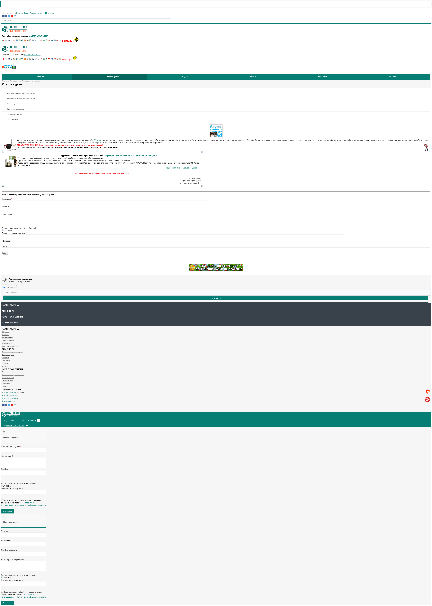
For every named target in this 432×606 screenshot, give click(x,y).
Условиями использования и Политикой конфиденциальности (23, 504)
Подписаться (215, 298)
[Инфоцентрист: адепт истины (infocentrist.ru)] (35, 41)
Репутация (5, 358)
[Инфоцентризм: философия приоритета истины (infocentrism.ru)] (33, 41)
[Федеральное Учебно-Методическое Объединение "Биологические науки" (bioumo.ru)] (46, 41)
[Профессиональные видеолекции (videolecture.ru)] (30, 41)
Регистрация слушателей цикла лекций (21, 99)
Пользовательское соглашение (13, 372)
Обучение (5, 332)
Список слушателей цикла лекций (19, 104)
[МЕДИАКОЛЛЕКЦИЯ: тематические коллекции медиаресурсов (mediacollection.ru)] (38, 41)
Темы (26, 13)
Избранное (6, 384)
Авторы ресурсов (8, 355)
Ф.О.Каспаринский (10, 392)
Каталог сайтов (7, 338)
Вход (4, 14)
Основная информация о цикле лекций (21, 93)
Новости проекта (11, 287)
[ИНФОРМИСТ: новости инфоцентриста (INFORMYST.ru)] (8, 41)
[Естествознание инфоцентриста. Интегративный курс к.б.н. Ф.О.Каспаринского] (6, 41)
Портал (19, 13)
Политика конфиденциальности (13, 375)
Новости (393, 77)
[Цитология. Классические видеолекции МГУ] (25, 41)
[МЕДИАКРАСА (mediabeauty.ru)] (41, 41)
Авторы (32, 13)
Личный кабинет (8, 378)
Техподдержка (7, 344)
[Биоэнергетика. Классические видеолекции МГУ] (17, 41)
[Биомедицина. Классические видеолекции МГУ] (22, 41)
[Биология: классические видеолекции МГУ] (19, 41)
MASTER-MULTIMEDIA (15, 425)
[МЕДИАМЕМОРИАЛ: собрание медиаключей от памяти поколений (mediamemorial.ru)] (57, 41)
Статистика (6, 361)
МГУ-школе (97, 140)
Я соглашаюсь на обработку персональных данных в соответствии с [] (23, 504)
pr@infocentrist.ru (10, 401)
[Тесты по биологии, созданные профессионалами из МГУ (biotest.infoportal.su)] (60, 41)
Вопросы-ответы (8, 341)
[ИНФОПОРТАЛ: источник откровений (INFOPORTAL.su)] (11, 41)
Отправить (7, 511)
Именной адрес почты (10, 346)
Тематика (322, 77)
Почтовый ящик (7, 381)
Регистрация (11, 14)
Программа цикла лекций (16, 109)
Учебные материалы (14, 114)
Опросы (5, 364)
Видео (185, 77)
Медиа (40, 13)
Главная (40, 77)
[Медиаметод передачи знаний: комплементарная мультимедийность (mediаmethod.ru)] (54, 41)
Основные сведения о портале (12, 352)
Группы (50, 13)
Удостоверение (12, 119)
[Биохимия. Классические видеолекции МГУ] (14, 41)
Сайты (253, 77)
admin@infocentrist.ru (11, 395)
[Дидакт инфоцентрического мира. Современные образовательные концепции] (27, 41)
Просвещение (113, 77)
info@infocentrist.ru (11, 398)
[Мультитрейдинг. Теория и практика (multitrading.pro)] (3, 41)
